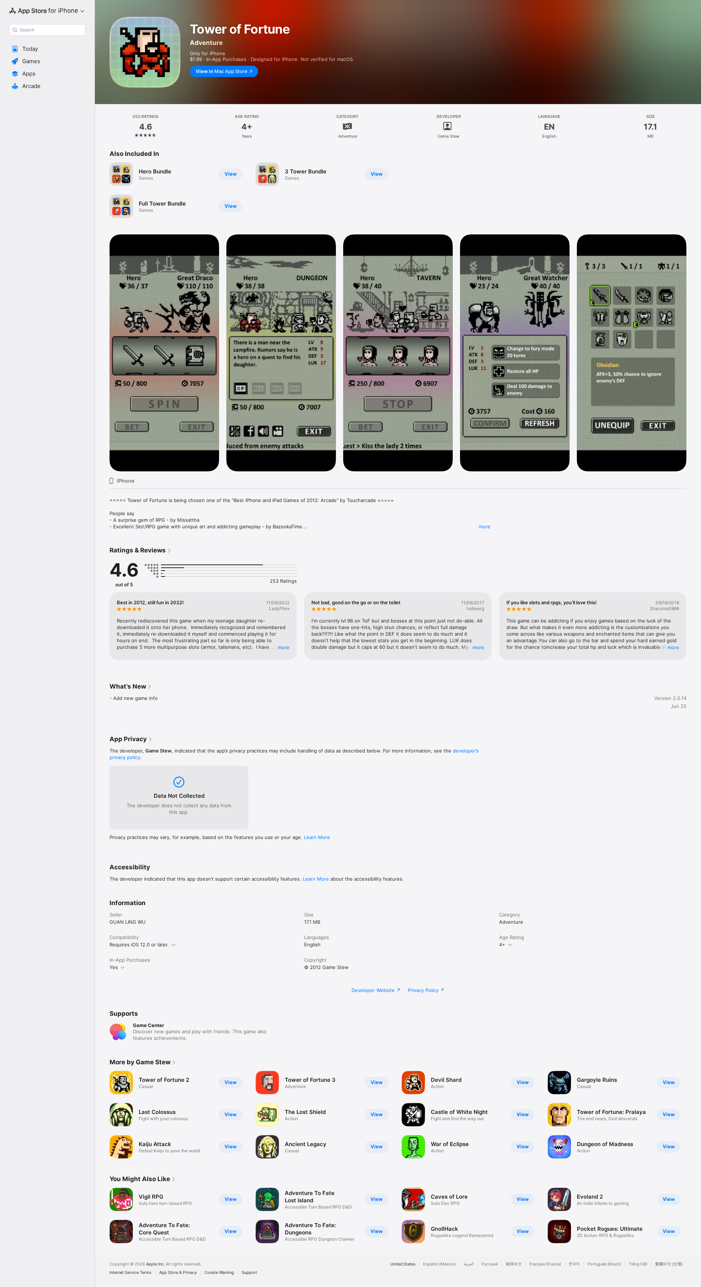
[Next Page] (694, 626)
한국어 (574, 1264)
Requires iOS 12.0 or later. (139, 944)
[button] (47, 48)
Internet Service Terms (131, 1273)
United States (402, 1264)
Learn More (317, 837)
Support (249, 1273)
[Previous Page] (102, 626)
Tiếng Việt (638, 1264)
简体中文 (514, 1264)
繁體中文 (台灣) (669, 1264)
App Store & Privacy (178, 1273)
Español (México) (439, 1264)
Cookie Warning (219, 1273)
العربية (469, 1264)
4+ (502, 944)
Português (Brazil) (604, 1264)
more (484, 526)
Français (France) (545, 1264)
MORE (284, 647)
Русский (490, 1264)
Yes (114, 967)
